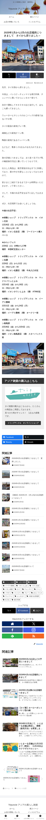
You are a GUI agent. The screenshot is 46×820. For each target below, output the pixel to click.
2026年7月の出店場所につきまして (25, 472)
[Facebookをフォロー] (12, 629)
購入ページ (34, 809)
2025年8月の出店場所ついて (23, 566)
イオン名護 (9, 589)
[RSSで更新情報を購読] (33, 636)
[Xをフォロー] (33, 623)
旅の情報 (33, 582)
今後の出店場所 (34, 596)
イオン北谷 (35, 586)
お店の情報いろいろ (12, 812)
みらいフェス (37, 593)
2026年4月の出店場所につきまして (25, 483)
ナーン (38, 589)
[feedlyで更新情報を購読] (12, 636)
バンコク (17, 593)
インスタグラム (34, 812)
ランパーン (9, 596)
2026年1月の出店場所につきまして (25, 520)
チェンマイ (28, 589)
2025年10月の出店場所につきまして (26, 555)
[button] (37, 75)
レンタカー (20, 596)
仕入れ (7, 600)
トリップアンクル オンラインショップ (23, 423)
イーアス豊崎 (9, 586)
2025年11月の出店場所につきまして (26, 543)
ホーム (12, 809)
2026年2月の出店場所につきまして (25, 508)
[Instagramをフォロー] (33, 629)
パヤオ (7, 593)
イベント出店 (9, 582)
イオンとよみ (23, 586)
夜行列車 (17, 600)
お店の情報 (22, 582)
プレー (26, 593)
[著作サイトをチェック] (12, 623)
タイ (18, 589)
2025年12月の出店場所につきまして (26, 532)
